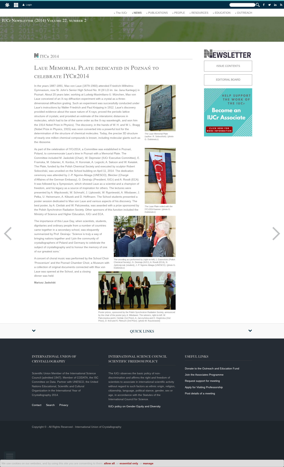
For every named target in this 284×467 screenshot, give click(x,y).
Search (50, 405)
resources (199, 12)
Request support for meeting (202, 380)
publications (158, 12)
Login (29, 4)
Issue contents (228, 65)
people (179, 12)
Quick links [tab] (142, 331)
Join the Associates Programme (204, 374)
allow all (109, 463)
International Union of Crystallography (98, 426)
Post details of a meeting (200, 393)
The (121, 12)
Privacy (63, 405)
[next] (276, 233)
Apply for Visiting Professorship (204, 387)
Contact (36, 405)
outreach (244, 12)
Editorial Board (228, 79)
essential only (129, 463)
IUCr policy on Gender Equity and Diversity (134, 406)
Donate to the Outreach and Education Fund (212, 368)
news (138, 12)
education (222, 12)
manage (148, 463)
